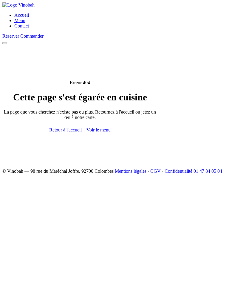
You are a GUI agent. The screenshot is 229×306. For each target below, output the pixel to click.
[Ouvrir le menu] (4, 43)
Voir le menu (98, 129)
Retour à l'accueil (65, 129)
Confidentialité (178, 171)
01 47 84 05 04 (208, 171)
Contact (21, 25)
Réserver (10, 36)
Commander (32, 36)
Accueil (21, 15)
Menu (19, 20)
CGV (155, 171)
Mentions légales (130, 171)
